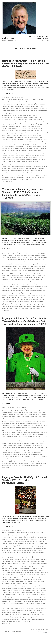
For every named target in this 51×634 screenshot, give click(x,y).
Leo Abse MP (14, 583)
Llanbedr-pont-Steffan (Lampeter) (10, 585)
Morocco (10, 449)
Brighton (15, 425)
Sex (25, 605)
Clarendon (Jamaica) (6, 284)
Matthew (34, 541)
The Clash (4, 612)
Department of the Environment (9, 565)
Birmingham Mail (37, 123)
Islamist (4, 443)
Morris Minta (19, 301)
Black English (34, 99)
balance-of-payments (24, 550)
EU (9, 434)
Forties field (23, 570)
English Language (10, 104)
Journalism (30, 264)
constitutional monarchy (7, 536)
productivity (5, 597)
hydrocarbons (25, 576)
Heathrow (28, 143)
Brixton (31, 124)
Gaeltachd (4, 572)
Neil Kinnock (5, 592)
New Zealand (42, 266)
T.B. (37, 172)
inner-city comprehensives (30, 577)
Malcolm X (12, 150)
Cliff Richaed (27, 130)
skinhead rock (18, 607)
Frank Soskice (26, 292)
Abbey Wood (6, 421)
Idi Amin (36, 576)
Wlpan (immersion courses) (19, 621)
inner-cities (13, 144)
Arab (37, 421)
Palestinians (5, 594)
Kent (31, 443)
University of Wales (10, 616)
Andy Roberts (12, 279)
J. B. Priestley (33, 146)
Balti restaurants (33, 550)
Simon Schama (5, 460)
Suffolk (30, 610)
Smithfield (34, 170)
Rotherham (4, 458)
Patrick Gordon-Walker (20, 157)
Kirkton (42, 581)
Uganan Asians (40, 614)
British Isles (37, 255)
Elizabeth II (21, 261)
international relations (13, 264)
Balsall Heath (12, 121)
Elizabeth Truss (26, 432)
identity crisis (11, 295)
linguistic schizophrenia (25, 297)
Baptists (19, 99)
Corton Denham (15, 429)
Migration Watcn (43, 447)
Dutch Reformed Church (26, 135)
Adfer (16, 548)
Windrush (43, 112)
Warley (42, 175)
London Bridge (10, 445)
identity (29, 440)
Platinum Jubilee (30, 454)
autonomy (16, 550)
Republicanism (5, 418)
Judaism (25, 414)
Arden (31, 119)
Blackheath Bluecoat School (15, 281)
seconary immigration (40, 603)
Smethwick (29, 170)
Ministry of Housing (10, 588)
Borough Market (6, 425)
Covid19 (21, 429)
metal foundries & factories (8, 152)
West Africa (22, 546)
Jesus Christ (30, 539)
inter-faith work (17, 146)
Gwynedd (12, 574)
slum (25, 170)
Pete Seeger (19, 159)
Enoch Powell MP (21, 139)
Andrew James (8, 38)
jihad (15, 443)
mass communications (11, 416)
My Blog (47, 36)
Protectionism (9, 110)
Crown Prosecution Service (41, 286)
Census (13, 257)
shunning (4, 170)
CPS (25, 429)
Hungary (37, 263)
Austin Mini (11, 550)
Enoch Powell (41, 290)
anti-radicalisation (31, 421)
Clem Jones (21, 130)
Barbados (26, 279)
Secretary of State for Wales (8, 605)
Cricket (25, 286)
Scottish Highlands (25, 603)
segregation (28, 168)
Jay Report (11, 443)
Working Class (5, 113)
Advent (19, 548)
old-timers (38, 451)
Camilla (9, 427)
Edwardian (39, 103)
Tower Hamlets (10, 463)
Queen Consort (5, 456)
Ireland (25, 539)
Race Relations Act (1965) (8, 163)
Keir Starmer (5, 297)
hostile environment (7, 440)
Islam (19, 414)
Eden (37, 288)
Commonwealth (5, 103)
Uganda (10, 308)
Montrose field (41, 588)
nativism (26, 449)
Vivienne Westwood (25, 616)
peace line (40, 157)
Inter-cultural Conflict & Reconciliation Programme (28, 144)
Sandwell (4, 168)
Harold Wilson (23, 143)
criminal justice (30, 286)
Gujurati (17, 143)
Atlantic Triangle (28, 253)
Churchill (40, 257)
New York (28, 108)
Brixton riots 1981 (37, 124)
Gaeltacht (9, 572)
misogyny (14, 301)
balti (17, 121)
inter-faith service (29, 441)
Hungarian (19, 440)
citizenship (31, 101)
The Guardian (32, 306)
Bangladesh (21, 121)
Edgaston (41, 288)
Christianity (16, 101)
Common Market (22, 557)
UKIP (30, 463)
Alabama (18, 117)
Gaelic (43, 570)
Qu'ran (43, 454)
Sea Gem (32, 603)
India (9, 106)
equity (20, 104)
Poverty (4, 110)
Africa (4, 99)
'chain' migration (22, 115)
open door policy (6, 157)
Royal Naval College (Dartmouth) (15, 601)
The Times (42, 306)
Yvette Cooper (5, 467)
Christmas (30, 534)
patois (39, 303)
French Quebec (37, 570)
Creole (21, 286)
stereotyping (27, 172)
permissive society (33, 594)
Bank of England (6, 552)
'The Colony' (29, 115)
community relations (22, 559)
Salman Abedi (11, 458)
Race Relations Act (30, 597)
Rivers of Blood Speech (28, 304)
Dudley (18, 135)
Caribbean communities (7, 283)
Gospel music (44, 141)
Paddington (10, 452)
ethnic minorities (35, 139)
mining (3, 588)
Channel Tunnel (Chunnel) (37, 427)
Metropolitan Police (6, 301)
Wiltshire (19, 420)
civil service (30, 283)
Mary (30, 541)
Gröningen (34, 572)
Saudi (16, 458)
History (28, 104)
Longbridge (44, 148)
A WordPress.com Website (15, 631)
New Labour (36, 449)
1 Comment (6, 310)
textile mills (22, 174)
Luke (28, 541)
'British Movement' (7, 115)
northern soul (11, 155)
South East (31, 460)
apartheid (27, 119)
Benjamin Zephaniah (7, 123)
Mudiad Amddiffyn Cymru (12, 590)
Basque (12, 552)
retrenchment (11, 599)
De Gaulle (27, 430)
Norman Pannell (33, 303)
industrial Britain (6, 577)
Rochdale (45, 456)
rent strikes (22, 164)
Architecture (5, 550)
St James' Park (40, 460)
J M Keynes (24, 579)
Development (13, 103)
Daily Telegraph (5, 430)
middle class (23, 106)
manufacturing (24, 150)
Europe (7, 263)
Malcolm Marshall (21, 299)
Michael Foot (37, 587)
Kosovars (42, 443)
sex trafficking (39, 458)
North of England (26, 451)
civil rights (4, 130)
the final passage (11, 612)
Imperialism (5, 106)
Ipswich (12, 579)
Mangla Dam (18, 150)
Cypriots (11, 134)
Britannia (20, 425)
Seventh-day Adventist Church (39, 168)
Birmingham (27, 99)
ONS (42, 451)
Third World (21, 418)
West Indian (23, 619)
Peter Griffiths (26, 159)
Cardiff (19, 126)
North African (18, 451)
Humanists (14, 440)
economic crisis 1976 (39, 566)
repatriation (28, 164)
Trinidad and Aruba (13, 175)
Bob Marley (28, 281)
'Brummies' (15, 115)
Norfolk (41, 543)
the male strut (28, 174)
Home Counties (35, 438)
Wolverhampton (6, 179)
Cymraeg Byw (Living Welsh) (37, 561)
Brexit (11, 425)
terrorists (24, 461)
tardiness (19, 461)
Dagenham (39, 429)
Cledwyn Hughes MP (7, 557)
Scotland (11, 418)
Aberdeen (5, 548)
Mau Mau (20, 587)
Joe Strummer (5, 581)
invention (21, 264)
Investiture (39, 577)
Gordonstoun (28, 572)
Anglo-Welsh (36, 548)
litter (39, 148)
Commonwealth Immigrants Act (9, 559)
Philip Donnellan (41, 159)
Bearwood (34, 121)
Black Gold (20, 552)
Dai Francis (4, 563)
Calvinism (11, 101)
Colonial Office (26, 284)
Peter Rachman (33, 159)
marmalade (39, 445)
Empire (44, 103)
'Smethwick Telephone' (11, 275)
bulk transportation (6, 554)
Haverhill (37, 574)
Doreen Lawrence (16, 288)
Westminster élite (24, 177)
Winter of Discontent (7, 621)
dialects (35, 565)
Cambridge (4, 410)
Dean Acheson (22, 563)
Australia (34, 253)
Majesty (16, 445)
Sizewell (11, 607)
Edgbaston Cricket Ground (8, 137)
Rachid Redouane (14, 456)
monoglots (23, 588)
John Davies (11, 581)
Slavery (46, 110)
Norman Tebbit (11, 451)
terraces (17, 174)
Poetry (44, 108)
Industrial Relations (14, 577)
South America (44, 545)
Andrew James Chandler (8, 97)
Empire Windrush (6, 139)
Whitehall (37, 177)
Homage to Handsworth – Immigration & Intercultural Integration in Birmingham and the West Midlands (25, 63)
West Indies (31, 112)
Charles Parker (30, 126)
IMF (39, 576)
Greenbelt (4, 143)
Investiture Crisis (6, 579)
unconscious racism (17, 308)
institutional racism (19, 295)
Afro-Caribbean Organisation (8, 117)
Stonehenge (5, 461)
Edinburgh (34, 103)
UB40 (19, 175)
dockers (41, 134)
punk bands (14, 597)
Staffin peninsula (6, 610)
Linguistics (35, 264)
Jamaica (18, 106)
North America (5, 268)
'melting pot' (35, 274)
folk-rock (10, 141)
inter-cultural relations (7, 146)
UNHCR (33, 463)
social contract (36, 607)
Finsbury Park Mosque (38, 434)
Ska (14, 607)
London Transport (40, 297)
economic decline (6, 568)
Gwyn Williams (6, 574)
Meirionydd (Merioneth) (27, 587)
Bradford (8, 124)
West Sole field (30, 619)
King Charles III (31, 414)
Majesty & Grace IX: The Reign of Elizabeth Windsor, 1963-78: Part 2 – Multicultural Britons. (25, 480)
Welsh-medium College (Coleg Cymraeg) (11, 619)
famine (10, 292)
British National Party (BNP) (29, 425)
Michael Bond (22, 447)
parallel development (7, 454)
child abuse (4, 429)
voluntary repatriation (36, 616)
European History (13, 263)
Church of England (24, 101)
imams (41, 440)
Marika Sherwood (40, 299)
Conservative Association (34, 132)
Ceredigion (38, 556)
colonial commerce (6, 259)
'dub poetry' (28, 274)
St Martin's (15, 172)
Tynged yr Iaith (5, 614)
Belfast (39, 121)
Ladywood (31, 148)
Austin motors (5, 121)
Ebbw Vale (31, 566)
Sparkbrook (9, 172)
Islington (19, 579)
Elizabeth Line (19, 432)
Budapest (42, 255)
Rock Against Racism (30, 166)
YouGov (40, 465)
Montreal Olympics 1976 (32, 588)
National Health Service (16, 108)
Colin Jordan (33, 130)
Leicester (36, 148)
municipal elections (35, 152)
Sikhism (40, 605)
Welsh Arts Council (16, 617)
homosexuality (17, 576)
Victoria (39, 418)
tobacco (37, 268)
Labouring (4, 541)
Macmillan (4, 299)
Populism (39, 454)
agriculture (24, 548)
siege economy (35, 605)
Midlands (28, 106)
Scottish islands (26, 458)
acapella (44, 275)
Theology (4, 112)
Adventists (4, 277)
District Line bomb (33, 430)
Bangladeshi (40, 550)
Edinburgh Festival (19, 137)
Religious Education (14, 164)
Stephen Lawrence (18, 306)
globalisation (5, 414)
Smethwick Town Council (8, 306)
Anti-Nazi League (15, 119)
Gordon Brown (20, 438)
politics (13, 161)
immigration (43, 104)
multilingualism (26, 301)
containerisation (31, 559)
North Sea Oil (20, 592)
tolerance (9, 112)
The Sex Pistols (28, 612)
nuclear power (32, 592)
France (43, 412)
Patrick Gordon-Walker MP (17, 594)
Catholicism (8, 257)
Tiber (33, 174)
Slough (11, 460)
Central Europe (18, 257)
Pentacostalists (12, 159)
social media (40, 170)
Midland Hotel (19, 152)
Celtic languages (31, 556)
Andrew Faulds (30, 117)
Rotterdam (43, 599)
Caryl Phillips (17, 283)
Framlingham (14, 436)
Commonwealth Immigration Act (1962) (19, 132)
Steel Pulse (20, 172)
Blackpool (25, 552)
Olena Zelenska (40, 155)
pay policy (26, 594)
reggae (8, 164)
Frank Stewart (16, 141)
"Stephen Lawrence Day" (36, 275)
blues (4, 124)
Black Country (44, 123)
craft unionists (5, 134)
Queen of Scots (21, 597)
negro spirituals (23, 154)
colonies (42, 101)
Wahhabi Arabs (39, 463)
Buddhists (42, 425)
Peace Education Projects (31, 157)
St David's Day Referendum (40, 608)
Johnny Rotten (18, 581)
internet (36, 441)
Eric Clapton (28, 139)
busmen (37, 281)
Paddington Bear (17, 452)
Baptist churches (28, 121)
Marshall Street (37, 150)
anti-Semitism (14, 253)
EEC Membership (22, 568)
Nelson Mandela (31, 154)
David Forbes (29, 134)
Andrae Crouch (23, 117)
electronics (28, 568)
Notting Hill (26, 592)
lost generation (28, 585)
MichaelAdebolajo (30, 447)
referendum (33, 456)
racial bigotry (26, 110)
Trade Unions (5, 175)
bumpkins (14, 554)
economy (29, 103)
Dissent (40, 410)
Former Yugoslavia (6, 436)
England (4, 104)
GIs (47, 292)
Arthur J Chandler (37, 119)
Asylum (9, 409)
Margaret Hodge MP (32, 445)
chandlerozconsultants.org (36, 36)
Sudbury (26, 610)
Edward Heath (27, 137)
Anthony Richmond (6, 119)
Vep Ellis (24, 308)
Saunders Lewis (5, 603)
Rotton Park (38, 166)
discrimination (20, 103)
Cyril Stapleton (17, 134)
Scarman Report (38, 304)
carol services (18, 556)
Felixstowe (10, 570)
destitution (36, 259)
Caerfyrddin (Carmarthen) (35, 554)
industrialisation (14, 539)
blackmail (28, 423)
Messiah (39, 541)
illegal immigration (35, 440)
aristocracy (13, 532)
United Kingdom (13, 270)
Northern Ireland (13, 268)
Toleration (14, 112)
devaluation (20, 565)
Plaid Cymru (5, 596)
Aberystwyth (11, 548)
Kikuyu (38, 581)
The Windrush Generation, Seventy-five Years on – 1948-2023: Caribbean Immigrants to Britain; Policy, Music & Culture (22, 193)
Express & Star (43, 139)
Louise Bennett (5, 150)
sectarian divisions (21, 168)
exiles (24, 434)
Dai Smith (10, 563)
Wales (25, 270)
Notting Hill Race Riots (20, 155)
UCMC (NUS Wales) (32, 614)
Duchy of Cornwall (6, 566)
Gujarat (38, 572)
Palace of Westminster (35, 452)
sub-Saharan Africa (12, 461)
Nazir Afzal (30, 449)
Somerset (16, 418)
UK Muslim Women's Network (21, 463)
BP (28, 552)
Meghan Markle (5, 447)
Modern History (39, 106)
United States (20, 112)
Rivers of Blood (14, 166)
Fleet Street (5, 141)
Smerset (15, 460)
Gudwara (9, 143)
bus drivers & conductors (8, 126)
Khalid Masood (35, 443)
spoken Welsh (30, 608)
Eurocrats (13, 434)
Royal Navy (33, 545)
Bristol (38, 99)
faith (27, 434)
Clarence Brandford (42, 283)
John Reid (19, 443)
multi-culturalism (6, 108)
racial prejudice (17, 163)
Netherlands (31, 543)
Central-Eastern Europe (24, 427)
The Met (38, 306)
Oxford (32, 108)
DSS (3, 432)
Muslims (21, 449)
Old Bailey (33, 451)
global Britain (44, 436)
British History (5, 101)
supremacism (33, 172)
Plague (41, 108)
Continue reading (7, 93)
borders (32, 423)
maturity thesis (13, 587)
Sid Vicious (28, 605)
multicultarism (15, 449)
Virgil (35, 175)
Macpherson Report (12, 299)
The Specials (35, 612)
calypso (16, 126)
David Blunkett (13, 430)
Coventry (31, 259)
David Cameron (20, 430)
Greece (25, 438)
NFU (4, 155)
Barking (17, 423)
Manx (41, 585)
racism (28, 163)
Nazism (23, 108)
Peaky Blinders (5, 159)
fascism (14, 292)
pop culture (24, 596)
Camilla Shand (11, 556)
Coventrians (5, 286)
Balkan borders (11, 423)
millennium (4, 449)
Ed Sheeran (12, 432)
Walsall (38, 175)
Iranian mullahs (41, 441)
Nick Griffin (4, 451)
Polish (35, 454)
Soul (12, 608)
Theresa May (5, 308)
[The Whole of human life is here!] (45, 40)
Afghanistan (12, 421)
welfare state (5, 617)
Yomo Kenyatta (13, 179)
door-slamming (12, 135)
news (46, 154)
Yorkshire (11, 113)
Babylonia (15, 99)
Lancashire (38, 414)
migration (33, 106)
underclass (23, 175)
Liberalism (43, 414)
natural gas (39, 590)
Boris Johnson (37, 423)
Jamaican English (34, 295)
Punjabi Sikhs (29, 161)
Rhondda (17, 599)
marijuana (31, 150)
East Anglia (7, 432)
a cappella (35, 115)
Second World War (27, 268)
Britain (42, 99)
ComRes (10, 429)
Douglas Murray (42, 430)
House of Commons (35, 104)
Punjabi (23, 161)
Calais (46, 425)
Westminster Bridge (6, 465)
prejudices (20, 304)
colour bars (39, 130)
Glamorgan (22, 572)
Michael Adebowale (14, 447)
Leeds (13, 297)
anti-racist (22, 119)
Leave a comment (7, 181)
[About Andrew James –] (48, 40)
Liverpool (41, 264)
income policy (44, 576)
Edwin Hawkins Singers (36, 137)
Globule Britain (13, 438)
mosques (4, 590)
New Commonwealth (40, 154)
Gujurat (13, 143)
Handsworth (20, 294)
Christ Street (37, 126)
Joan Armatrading (6, 148)
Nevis (15, 303)
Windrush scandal (26, 465)
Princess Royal (40, 596)
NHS (6, 155)
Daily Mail (23, 134)
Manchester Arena (22, 445)
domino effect (5, 135)
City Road (28, 128)
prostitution (18, 161)
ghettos (32, 141)
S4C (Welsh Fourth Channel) (30, 601)
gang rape (38, 436)
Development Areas (28, 565)
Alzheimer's (29, 548)
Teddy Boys (26, 306)
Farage (30, 434)
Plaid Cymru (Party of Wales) (14, 596)
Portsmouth (34, 596)
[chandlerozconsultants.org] (43, 40)
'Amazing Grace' (7, 274)
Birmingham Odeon (37, 279)
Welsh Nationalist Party (39, 617)
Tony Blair (37, 174)
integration (13, 106)
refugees (31, 110)
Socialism (4, 172)
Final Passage (19, 292)
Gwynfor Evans (18, 574)
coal (43, 534)
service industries (20, 605)
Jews (38, 146)
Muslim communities (7, 154)
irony (22, 146)
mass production (6, 587)
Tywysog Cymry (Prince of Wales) (17, 614)
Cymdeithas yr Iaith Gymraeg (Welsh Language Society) (17, 561)
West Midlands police (15, 177)
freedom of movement (22, 436)
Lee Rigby (4, 445)
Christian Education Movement (9, 128)
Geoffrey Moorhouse (24, 141)
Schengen (19, 458)
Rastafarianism (33, 163)
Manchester (5, 266)
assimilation (9, 99)
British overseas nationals (23, 124)
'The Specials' (27, 275)
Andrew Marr (38, 117)
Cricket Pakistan (30, 429)
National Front (15, 154)
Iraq (46, 441)
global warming (5, 438)
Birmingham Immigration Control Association (22, 123)
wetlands (14, 465)
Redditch (4, 164)
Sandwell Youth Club (11, 168)
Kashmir (12, 148)
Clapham (35, 283)
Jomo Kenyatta (25, 581)
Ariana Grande (41, 421)
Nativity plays (33, 590)
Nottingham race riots (31, 155)
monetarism (18, 588)
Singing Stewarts (11, 170)
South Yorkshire (16, 608)
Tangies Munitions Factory (8, 174)
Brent (31, 552)
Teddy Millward (36, 610)
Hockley (44, 143)
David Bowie (15, 563)
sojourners (25, 460)
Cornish (37, 559)
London (45, 264)
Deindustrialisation (30, 563)
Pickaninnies (5, 161)
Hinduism (4, 576)
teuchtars (42, 610)
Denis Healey (44, 563)
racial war (24, 163)
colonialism (37, 101)
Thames (28, 461)
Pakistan (12, 157)
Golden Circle (37, 141)
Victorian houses (30, 175)
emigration (27, 261)
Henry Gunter (35, 143)
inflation (22, 577)
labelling (20, 148)
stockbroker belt (20, 610)
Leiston (8, 583)
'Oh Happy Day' (41, 274)
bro (37, 552)
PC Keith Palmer (22, 454)
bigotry (15, 552)
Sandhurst (39, 601)
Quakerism (15, 110)
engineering (13, 139)
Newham (42, 449)
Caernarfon (44, 554)
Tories (41, 174)
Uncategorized (5, 270)
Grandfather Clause (7, 294)
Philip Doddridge (6, 304)
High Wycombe (40, 294)
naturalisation (41, 301)
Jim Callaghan (42, 146)
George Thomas (15, 572)
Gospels (24, 104)
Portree (29, 596)
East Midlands (25, 566)
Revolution (27, 545)
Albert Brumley (24, 277)
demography (38, 563)
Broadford (41, 552)
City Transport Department (37, 128)
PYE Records (35, 161)
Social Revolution (6, 608)
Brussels (38, 425)
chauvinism (43, 556)
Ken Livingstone (25, 443)
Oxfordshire (5, 452)
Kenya (16, 148)
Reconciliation (41, 163)
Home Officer (43, 438)
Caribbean (24, 126)
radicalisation (25, 456)
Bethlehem (4, 255)
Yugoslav (30, 179)
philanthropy (11, 545)
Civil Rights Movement (12, 130)
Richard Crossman (6, 166)
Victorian (26, 112)
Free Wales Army (30, 570)
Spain (35, 460)
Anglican (9, 253)
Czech (35, 429)
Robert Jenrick (21, 166)
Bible (23, 99)
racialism (44, 597)
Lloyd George (22, 585)
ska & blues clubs (19, 170)
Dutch (25, 103)
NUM (38, 592)
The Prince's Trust (20, 612)
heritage (30, 438)
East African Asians (36, 135)
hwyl (3, 144)
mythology (25, 543)
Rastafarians (5, 599)
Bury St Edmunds (21, 554)
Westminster (37, 112)
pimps (9, 161)
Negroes (12, 303)
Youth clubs (25, 179)
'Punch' (4, 275)
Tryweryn (40, 612)
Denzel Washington (6, 288)
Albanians (18, 421)
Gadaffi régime (31, 436)
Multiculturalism (26, 152)
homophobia (5, 295)
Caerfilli (27, 554)
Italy (7, 443)
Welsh (45, 175)
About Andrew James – (43, 38)
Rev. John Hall (40, 456)
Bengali (43, 121)
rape (29, 456)
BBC (42, 253)
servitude (36, 110)
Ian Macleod (8, 144)
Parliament (36, 108)
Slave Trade (41, 110)
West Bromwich (5, 177)
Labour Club (25, 148)
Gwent (46, 572)
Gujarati (42, 572)
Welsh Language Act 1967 (27, 617)
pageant (24, 452)
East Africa (13, 566)
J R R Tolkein (27, 146)
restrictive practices (36, 164)
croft (3, 561)
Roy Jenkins (44, 166)
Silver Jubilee (5, 607)
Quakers (20, 110)
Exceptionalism (19, 434)
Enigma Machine (43, 432)
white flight (31, 177)
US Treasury (18, 616)
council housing (44, 132)
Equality (17, 104)
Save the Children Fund (15, 603)
